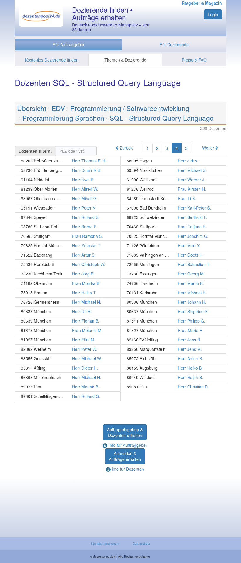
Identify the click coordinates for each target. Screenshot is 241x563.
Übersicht (31, 108)
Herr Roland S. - (67, 217)
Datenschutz (141, 544)
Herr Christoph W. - (67, 264)
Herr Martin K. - (173, 283)
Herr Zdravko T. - (67, 245)
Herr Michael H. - (67, 377)
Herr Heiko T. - (67, 292)
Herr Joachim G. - (173, 236)
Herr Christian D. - (173, 386)
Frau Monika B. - (67, 283)
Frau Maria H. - (173, 330)
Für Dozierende (174, 44)
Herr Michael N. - (67, 302)
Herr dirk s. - (173, 160)
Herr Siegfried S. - (173, 311)
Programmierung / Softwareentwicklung (129, 108)
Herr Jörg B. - (67, 273)
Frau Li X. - (173, 198)
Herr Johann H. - (173, 302)
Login (213, 14)
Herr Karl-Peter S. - (173, 207)
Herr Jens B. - (173, 339)
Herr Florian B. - (67, 320)
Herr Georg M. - (173, 273)
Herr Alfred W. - (67, 189)
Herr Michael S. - (173, 170)
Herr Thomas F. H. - (67, 160)
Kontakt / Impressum (105, 544)
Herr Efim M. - (67, 339)
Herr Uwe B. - (67, 179)
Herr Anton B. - (173, 358)
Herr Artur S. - (67, 254)
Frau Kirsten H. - (173, 189)
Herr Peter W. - (67, 349)
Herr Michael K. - (173, 292)
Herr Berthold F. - (173, 217)
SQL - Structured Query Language (162, 118)
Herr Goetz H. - (173, 254)
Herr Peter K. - (67, 207)
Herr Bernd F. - (67, 226)
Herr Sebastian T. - (173, 264)
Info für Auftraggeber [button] (127, 445)
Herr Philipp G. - (173, 320)
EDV (58, 108)
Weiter (208, 148)
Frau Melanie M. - (67, 330)
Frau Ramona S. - (67, 236)
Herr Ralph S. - (173, 377)
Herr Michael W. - (67, 358)
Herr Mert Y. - (173, 245)
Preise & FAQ (194, 60)
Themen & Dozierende (125, 60)
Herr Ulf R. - (67, 311)
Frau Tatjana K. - (173, 226)
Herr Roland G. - (67, 396)
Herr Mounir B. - (67, 386)
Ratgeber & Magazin (202, 3)
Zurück (125, 148)
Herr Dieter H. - (67, 367)
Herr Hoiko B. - (173, 367)
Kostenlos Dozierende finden (51, 60)
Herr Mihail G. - (67, 198)
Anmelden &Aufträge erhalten (125, 456)
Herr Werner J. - (173, 179)
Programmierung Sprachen (63, 118)
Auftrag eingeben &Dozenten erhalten (125, 432)
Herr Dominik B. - (67, 170)
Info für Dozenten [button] (127, 469)
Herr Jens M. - (173, 349)
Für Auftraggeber (69, 44)
